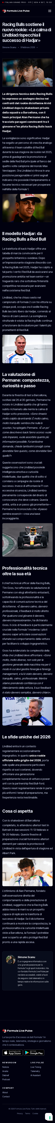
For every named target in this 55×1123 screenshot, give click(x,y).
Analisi (5, 1071)
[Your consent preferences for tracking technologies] (50, 1118)
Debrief (5, 1075)
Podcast (6, 1079)
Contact (6, 1096)
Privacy (20, 1113)
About (5, 1092)
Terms (27, 1113)
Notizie (5, 1067)
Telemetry (35, 1071)
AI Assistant (36, 1075)
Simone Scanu (9, 47)
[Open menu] (50, 11)
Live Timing (36, 1067)
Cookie (35, 1113)
